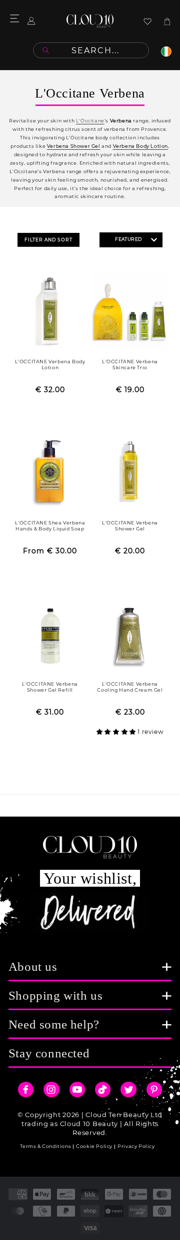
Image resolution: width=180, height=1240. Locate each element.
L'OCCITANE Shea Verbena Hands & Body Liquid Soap (50, 525)
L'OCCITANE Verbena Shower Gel (130, 525)
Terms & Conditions (45, 1146)
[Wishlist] (147, 21)
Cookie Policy (94, 1146)
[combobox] (91, 50)
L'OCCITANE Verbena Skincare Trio (130, 364)
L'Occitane (90, 120)
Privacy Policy (136, 1146)
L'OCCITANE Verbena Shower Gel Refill (50, 687)
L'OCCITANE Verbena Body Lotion (50, 364)
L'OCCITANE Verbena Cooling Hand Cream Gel (129, 687)
